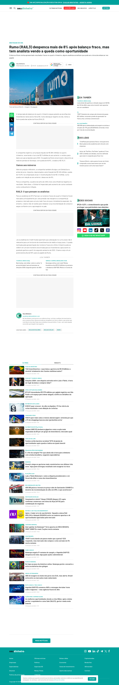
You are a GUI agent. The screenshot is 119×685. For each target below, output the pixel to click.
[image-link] (16, 370)
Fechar (92, 679)
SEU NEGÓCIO (82, 8)
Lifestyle (37, 675)
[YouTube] (89, 651)
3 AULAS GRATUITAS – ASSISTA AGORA (77, 2)
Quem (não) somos (66, 671)
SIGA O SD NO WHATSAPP (94, 235)
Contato (87, 671)
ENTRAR (106, 8)
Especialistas (13, 666)
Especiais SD (38, 666)
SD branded (88, 666)
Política (37, 662)
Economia (63, 662)
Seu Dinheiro (20, 64)
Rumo (59, 330)
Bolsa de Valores (34, 330)
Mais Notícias (41, 641)
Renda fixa (88, 662)
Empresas (12, 662)
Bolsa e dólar (48, 330)
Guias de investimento (67, 666)
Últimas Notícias (55, 8)
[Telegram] (101, 651)
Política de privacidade (17, 675)
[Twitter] (105, 651)
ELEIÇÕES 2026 (70, 8)
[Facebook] (109, 651)
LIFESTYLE (92, 8)
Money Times (38, 671)
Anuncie (12, 671)
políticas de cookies (59, 680)
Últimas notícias (39, 658)
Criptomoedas (89, 658)
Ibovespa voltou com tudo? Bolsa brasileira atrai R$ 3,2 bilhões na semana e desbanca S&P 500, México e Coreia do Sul (59, 266)
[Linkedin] (94, 651)
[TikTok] (98, 651)
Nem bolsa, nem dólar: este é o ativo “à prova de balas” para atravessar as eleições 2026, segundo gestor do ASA (29, 265)
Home (11, 658)
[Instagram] (85, 651)
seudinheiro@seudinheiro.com (31, 316)
